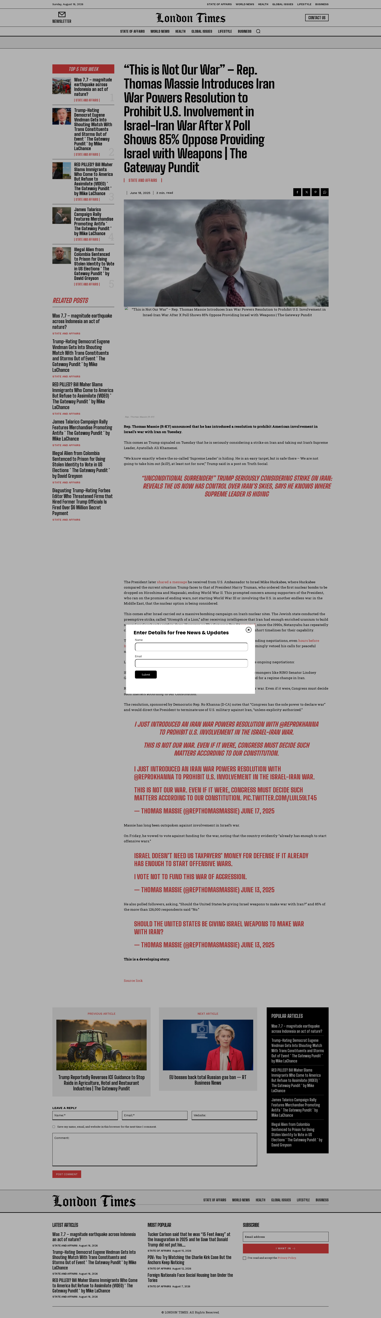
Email (138, 656)
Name (139, 639)
